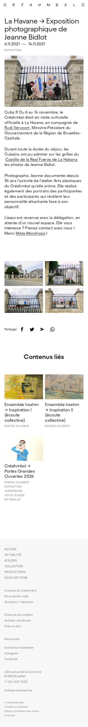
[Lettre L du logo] (74, 5)
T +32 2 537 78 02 (16, 681)
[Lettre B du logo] (57, 5)
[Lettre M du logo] (48, 5)
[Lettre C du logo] (5, 5)
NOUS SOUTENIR (16, 577)
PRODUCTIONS (15, 572)
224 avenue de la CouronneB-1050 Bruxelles (23, 674)
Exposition (13, 50)
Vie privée (10, 715)
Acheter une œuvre (18, 620)
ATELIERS (11, 560)
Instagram (11, 653)
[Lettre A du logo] (31, 5)
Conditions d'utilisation (16, 707)
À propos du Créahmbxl (20, 590)
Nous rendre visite (16, 596)
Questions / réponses (19, 601)
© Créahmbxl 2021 (14, 702)
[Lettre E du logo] (22, 5)
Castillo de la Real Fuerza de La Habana (41, 159)
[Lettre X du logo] (65, 5)
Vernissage (14, 490)
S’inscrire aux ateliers (19, 614)
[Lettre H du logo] (39, 5)
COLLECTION (14, 566)
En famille (13, 499)
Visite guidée (15, 495)
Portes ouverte (17, 426)
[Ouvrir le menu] (83, 5)
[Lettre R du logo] (13, 5)
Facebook (11, 659)
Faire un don (13, 626)
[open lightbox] (24, 273)
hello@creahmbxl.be (18, 690)
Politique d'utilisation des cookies (22, 711)
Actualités (13, 554)
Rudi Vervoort (17, 128)
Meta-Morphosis (30, 233)
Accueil (11, 549)
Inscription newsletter (19, 647)
